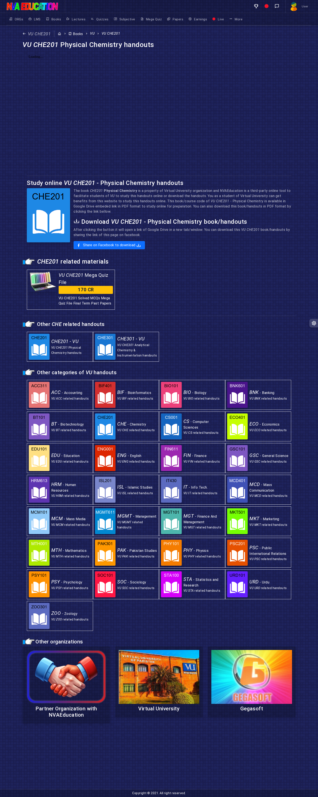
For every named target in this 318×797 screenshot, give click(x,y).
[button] (256, 6)
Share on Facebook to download (109, 245)
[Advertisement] (130, 759)
